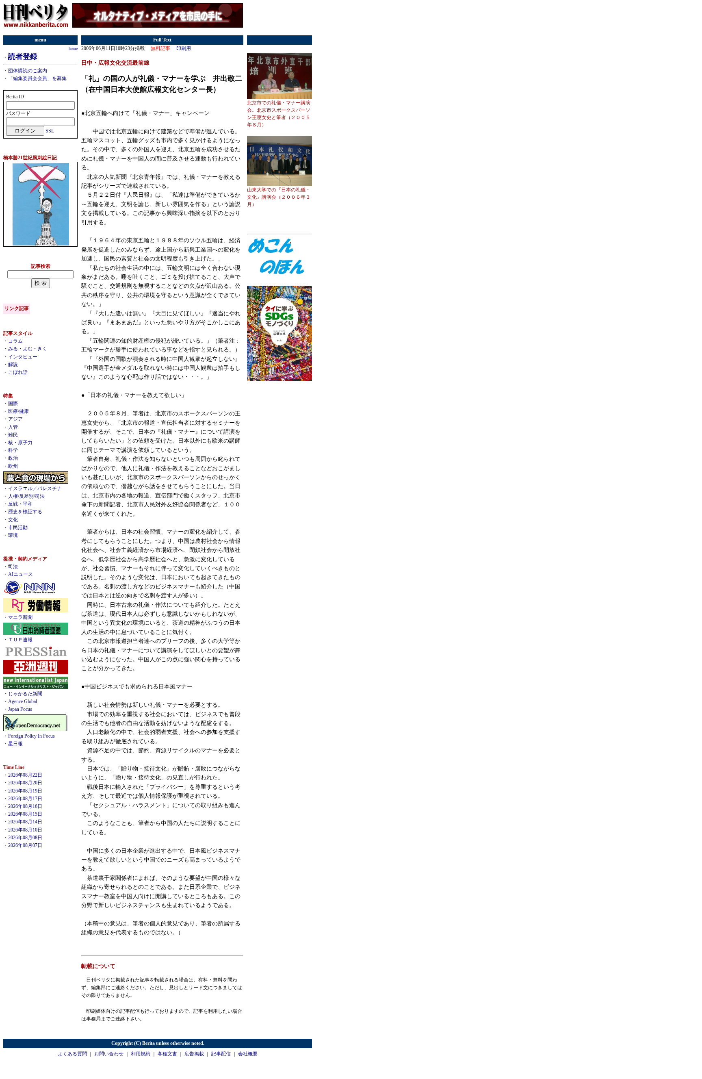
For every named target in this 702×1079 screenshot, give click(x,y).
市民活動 (18, 527)
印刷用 (183, 48)
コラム (15, 341)
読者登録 (22, 56)
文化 (13, 520)
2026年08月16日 (25, 806)
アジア (15, 419)
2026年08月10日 (25, 830)
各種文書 (167, 1054)
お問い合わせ (109, 1054)
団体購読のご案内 (27, 71)
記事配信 (221, 1054)
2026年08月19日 (25, 791)
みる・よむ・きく (27, 349)
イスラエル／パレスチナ (35, 488)
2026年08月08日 (25, 837)
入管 (13, 427)
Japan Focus (20, 709)
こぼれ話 (18, 372)
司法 (13, 566)
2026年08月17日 (25, 798)
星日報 (15, 744)
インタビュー (22, 357)
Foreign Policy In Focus (31, 736)
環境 (13, 535)
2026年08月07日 (25, 845)
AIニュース (20, 574)
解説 (13, 364)
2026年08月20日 (25, 783)
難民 (13, 435)
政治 (13, 458)
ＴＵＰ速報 (20, 640)
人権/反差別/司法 (26, 496)
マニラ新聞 (20, 617)
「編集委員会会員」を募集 (37, 78)
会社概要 (248, 1054)
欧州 (13, 466)
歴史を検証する (25, 512)
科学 (13, 450)
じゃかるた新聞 (25, 694)
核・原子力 (20, 442)
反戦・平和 (20, 504)
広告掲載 (194, 1054)
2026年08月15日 (25, 814)
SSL (50, 131)
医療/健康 (18, 411)
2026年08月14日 (25, 822)
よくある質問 (72, 1054)
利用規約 (140, 1054)
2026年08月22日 (25, 775)
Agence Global (22, 701)
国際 (13, 403)
